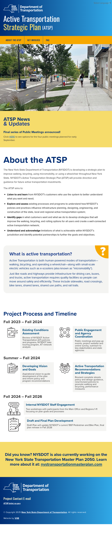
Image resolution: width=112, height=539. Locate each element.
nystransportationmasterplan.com (71, 464)
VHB (17, 518)
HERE (12, 136)
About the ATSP (13, 40)
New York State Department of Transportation (44, 512)
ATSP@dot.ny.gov (12, 503)
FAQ (47, 40)
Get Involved (33, 40)
